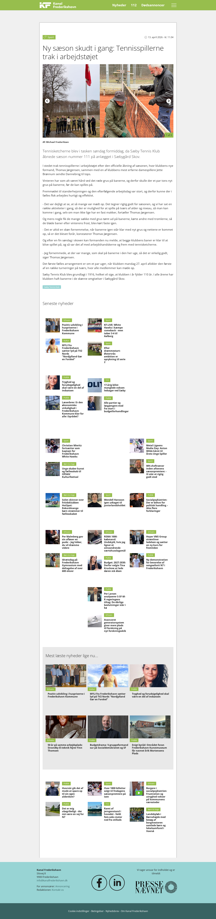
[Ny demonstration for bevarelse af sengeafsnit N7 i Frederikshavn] (137, 560)
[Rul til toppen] (209, 912)
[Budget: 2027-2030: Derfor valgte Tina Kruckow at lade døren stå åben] (95, 563)
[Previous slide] (47, 101)
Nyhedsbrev (112, 911)
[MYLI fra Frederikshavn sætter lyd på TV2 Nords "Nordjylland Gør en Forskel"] (53, 346)
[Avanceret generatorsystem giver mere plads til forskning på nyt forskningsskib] (95, 620)
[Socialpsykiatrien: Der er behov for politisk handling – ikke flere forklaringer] (137, 500)
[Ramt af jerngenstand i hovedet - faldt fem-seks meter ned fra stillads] (95, 809)
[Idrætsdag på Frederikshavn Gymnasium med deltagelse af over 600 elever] (53, 560)
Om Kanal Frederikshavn (134, 911)
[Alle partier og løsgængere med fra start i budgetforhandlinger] (95, 403)
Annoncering (62, 886)
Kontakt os (58, 889)
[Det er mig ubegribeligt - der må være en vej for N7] (53, 809)
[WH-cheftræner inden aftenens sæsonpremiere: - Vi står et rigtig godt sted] (137, 466)
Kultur (66, 340)
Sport (108, 320)
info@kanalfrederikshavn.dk (52, 880)
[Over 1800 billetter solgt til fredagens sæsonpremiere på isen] (95, 789)
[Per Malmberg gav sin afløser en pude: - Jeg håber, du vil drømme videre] (53, 537)
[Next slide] (168, 101)
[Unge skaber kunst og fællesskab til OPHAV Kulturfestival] (53, 469)
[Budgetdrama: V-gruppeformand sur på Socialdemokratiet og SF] (108, 726)
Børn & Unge (69, 464)
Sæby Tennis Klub (52, 287)
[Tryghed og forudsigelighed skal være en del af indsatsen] (53, 382)
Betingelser (97, 911)
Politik (66, 377)
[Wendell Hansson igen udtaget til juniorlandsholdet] (95, 500)
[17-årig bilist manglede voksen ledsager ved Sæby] (95, 385)
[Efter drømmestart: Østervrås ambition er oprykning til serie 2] (95, 348)
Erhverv (67, 320)
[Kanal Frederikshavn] (58, 5)
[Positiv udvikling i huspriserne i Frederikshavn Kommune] (53, 325)
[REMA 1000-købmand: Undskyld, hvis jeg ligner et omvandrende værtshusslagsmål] (95, 537)
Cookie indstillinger (79, 911)
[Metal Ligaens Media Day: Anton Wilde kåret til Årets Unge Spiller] (137, 446)
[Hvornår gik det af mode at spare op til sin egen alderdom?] (53, 789)
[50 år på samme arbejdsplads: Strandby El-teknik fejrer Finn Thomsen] (66, 726)
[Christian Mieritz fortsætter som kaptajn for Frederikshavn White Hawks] (53, 446)
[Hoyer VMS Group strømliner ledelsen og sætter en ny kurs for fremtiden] (137, 537)
